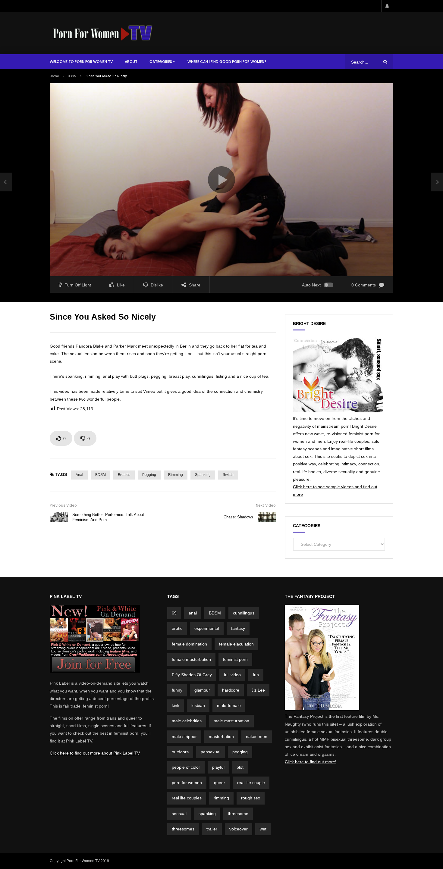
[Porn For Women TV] (103, 33)
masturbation (221, 736)
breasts (124, 475)
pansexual (210, 751)
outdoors (180, 751)
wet (263, 829)
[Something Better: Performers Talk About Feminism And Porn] (6, 182)
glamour (202, 690)
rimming (175, 475)
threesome (238, 813)
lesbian (198, 705)
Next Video (266, 505)
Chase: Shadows (238, 517)
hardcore (230, 690)
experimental (206, 628)
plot (240, 767)
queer (219, 782)
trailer (211, 829)
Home (54, 76)
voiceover (238, 829)
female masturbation (191, 659)
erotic (177, 628)
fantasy (238, 628)
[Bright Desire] (338, 410)
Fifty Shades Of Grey (192, 674)
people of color (186, 767)
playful (218, 767)
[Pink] (95, 671)
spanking (203, 475)
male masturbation (231, 720)
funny (177, 690)
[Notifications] (387, 6)
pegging (149, 475)
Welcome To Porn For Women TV (81, 61)
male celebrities (187, 720)
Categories (160, 61)
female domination (189, 644)
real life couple (251, 782)
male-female (229, 705)
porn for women (187, 782)
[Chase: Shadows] (267, 517)
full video (232, 674)
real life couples (187, 798)
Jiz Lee (258, 690)
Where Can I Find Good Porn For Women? (226, 61)
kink (175, 705)
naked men (256, 736)
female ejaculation (236, 644)
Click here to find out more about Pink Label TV (95, 753)
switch (228, 475)
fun (256, 674)
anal (79, 475)
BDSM (72, 76)
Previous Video (63, 505)
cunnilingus (243, 613)
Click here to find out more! (310, 761)
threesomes (183, 829)
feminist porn (235, 659)
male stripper (184, 736)
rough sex (250, 798)
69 (174, 613)
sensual (179, 813)
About (131, 61)
